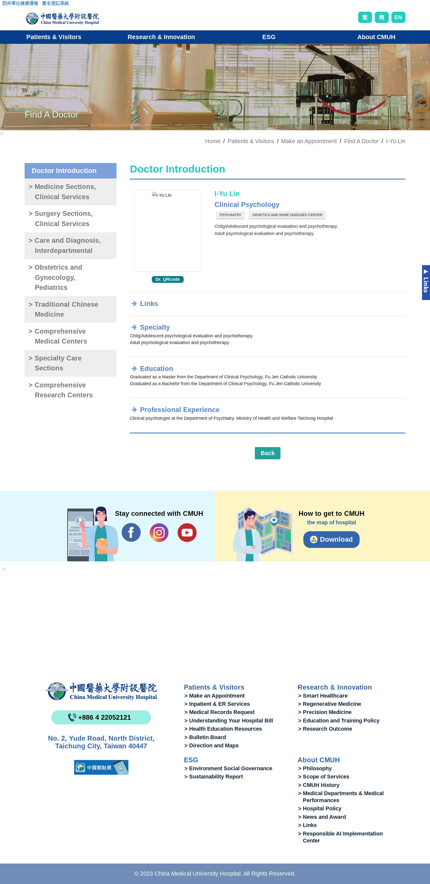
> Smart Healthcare (323, 696)
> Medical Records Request (219, 712)
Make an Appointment (309, 141)
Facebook (131, 532)
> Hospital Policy (319, 808)
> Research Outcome (325, 729)
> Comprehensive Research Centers (61, 390)
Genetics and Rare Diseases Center (287, 215)
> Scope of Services (323, 776)
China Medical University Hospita (101, 691)
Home (212, 141)
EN (398, 17)
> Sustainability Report (213, 776)
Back (268, 453)
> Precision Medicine (325, 712)
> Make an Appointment (214, 696)
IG (159, 532)
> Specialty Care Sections (55, 363)
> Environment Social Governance (228, 768)
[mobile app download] (101, 767)
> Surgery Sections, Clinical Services (61, 219)
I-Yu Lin (395, 141)
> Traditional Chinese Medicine (63, 309)
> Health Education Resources (223, 729)
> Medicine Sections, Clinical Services (62, 192)
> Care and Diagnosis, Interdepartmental (65, 245)
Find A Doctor (361, 141)
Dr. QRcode (168, 279)
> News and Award (322, 817)
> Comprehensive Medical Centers (58, 336)
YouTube (187, 532)
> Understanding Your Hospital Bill (228, 720)
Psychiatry (230, 215)
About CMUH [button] (376, 36)
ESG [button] (268, 36)
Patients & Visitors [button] (53, 36)
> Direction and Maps (211, 745)
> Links (307, 825)
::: (6, 4)
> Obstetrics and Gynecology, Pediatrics (55, 277)
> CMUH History (318, 785)
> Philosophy (315, 768)
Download (336, 539)
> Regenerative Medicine (329, 704)
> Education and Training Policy (338, 720)
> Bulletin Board (205, 737)
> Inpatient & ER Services (217, 704)
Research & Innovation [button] (161, 36)
